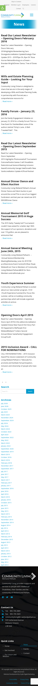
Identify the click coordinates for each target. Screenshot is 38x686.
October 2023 (6, 432)
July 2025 (4, 412)
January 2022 (6, 446)
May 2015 (4, 511)
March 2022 (5, 443)
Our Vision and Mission (9, 655)
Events (26, 649)
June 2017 (4, 474)
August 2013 (5, 542)
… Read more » (6, 101)
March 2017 (5, 480)
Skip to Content (16, 2)
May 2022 (4, 440)
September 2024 (7, 420)
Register (7, 5)
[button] (2, 8)
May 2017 (4, 477)
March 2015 (5, 514)
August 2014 (5, 525)
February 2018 (6, 463)
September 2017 (7, 469)
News (25, 644)
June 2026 (4, 406)
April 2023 (4, 435)
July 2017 (4, 471)
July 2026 (4, 403)
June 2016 (4, 491)
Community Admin (12, 683)
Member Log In (16, 5)
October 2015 (6, 503)
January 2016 (6, 500)
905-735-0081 (15, 611)
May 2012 (4, 562)
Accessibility (13, 679)
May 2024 (4, 426)
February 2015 (6, 517)
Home (7, 646)
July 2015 (4, 505)
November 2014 (7, 520)
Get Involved (9, 650)
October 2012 (6, 556)
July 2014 (4, 528)
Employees (25, 5)
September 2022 (7, 437)
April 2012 (4, 565)
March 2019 (5, 454)
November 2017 (7, 466)
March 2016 (5, 497)
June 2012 (4, 559)
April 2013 (4, 548)
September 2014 (7, 522)
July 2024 (4, 423)
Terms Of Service (26, 683)
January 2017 (6, 486)
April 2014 (4, 531)
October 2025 (6, 409)
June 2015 (4, 508)
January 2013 (6, 554)
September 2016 (7, 488)
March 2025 (5, 415)
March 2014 (5, 534)
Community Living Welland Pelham (23, 669)
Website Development (11, 674)
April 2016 (4, 494)
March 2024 (5, 429)
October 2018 (6, 457)
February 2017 (6, 483)
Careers (33, 5)
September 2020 (7, 449)
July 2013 (4, 545)
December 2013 (7, 539)
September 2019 (7, 452)
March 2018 (5, 460)
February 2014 (6, 537)
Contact (18, 8)
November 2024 (7, 418)
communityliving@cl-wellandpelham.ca (20, 617)
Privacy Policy (24, 679)
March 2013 (5, 551)
